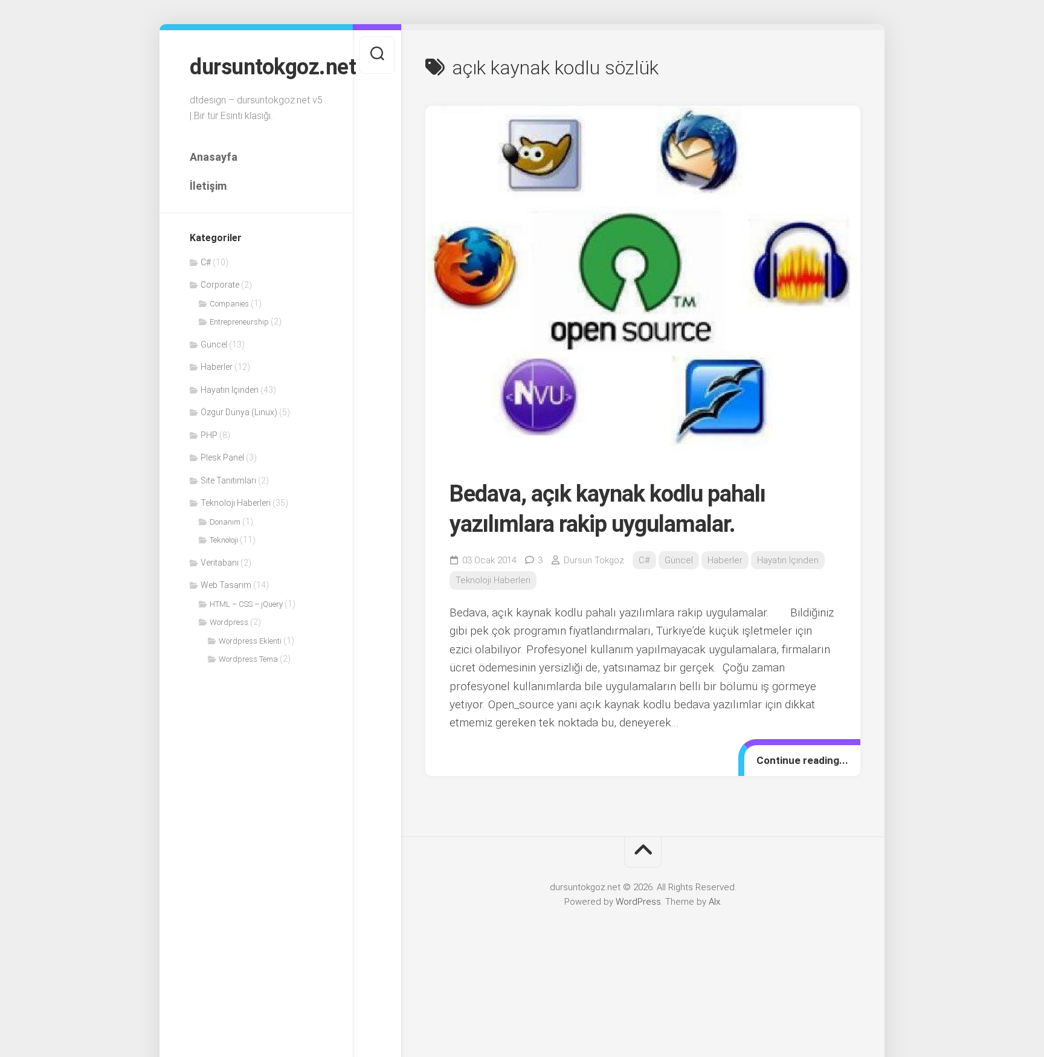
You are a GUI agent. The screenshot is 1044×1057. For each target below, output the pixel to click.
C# (206, 262)
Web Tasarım (226, 585)
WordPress (638, 901)
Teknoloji (224, 540)
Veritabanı (220, 562)
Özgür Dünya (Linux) (239, 412)
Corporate (220, 284)
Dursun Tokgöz (594, 560)
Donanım (225, 521)
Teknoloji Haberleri (236, 503)
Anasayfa (213, 156)
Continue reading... (802, 760)
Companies (229, 303)
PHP (209, 435)
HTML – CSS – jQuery (246, 604)
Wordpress (229, 622)
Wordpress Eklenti (250, 640)
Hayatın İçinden (230, 390)
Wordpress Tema (248, 659)
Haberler (217, 367)
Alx (714, 901)
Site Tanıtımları (228, 480)
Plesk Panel (222, 457)
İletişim (208, 185)
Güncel (214, 344)
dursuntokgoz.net (256, 67)
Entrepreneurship (239, 321)
